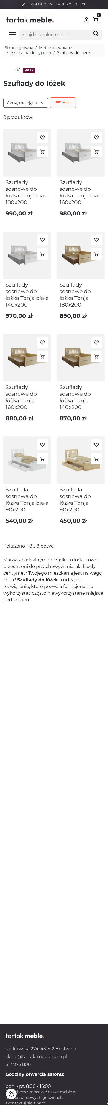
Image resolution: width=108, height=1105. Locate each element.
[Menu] (12, 34)
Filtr (63, 102)
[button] (86, 20)
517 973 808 (18, 1064)
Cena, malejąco (22, 102)
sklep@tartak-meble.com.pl (36, 1056)
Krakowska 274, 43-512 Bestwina (41, 1048)
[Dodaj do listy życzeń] (42, 137)
